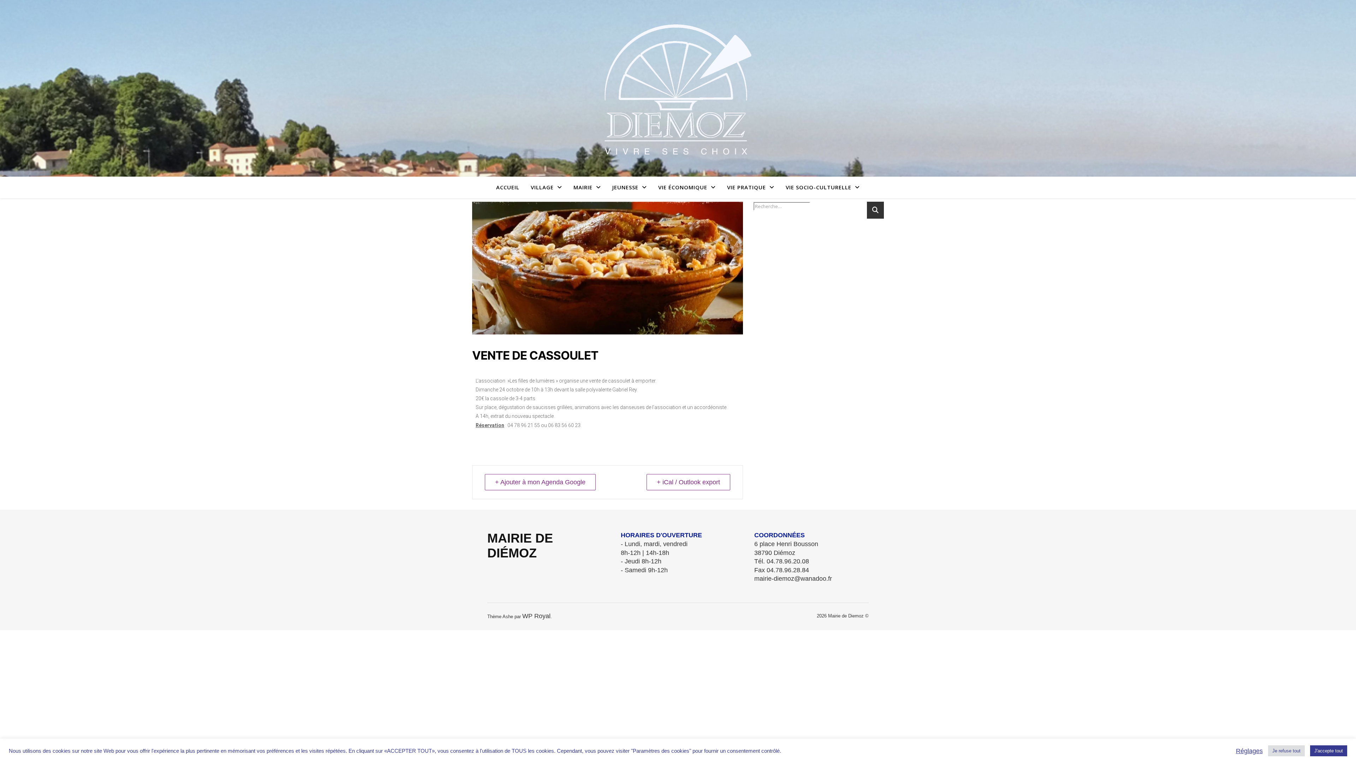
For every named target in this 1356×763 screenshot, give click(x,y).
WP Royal (536, 616)
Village (542, 187)
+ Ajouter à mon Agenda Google (540, 482)
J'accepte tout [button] (1328, 750)
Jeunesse (625, 187)
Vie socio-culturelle (818, 187)
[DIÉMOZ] (678, 88)
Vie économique (682, 187)
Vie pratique (746, 187)
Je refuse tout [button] (1286, 750)
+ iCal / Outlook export (688, 482)
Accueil (507, 187)
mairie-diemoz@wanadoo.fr (793, 578)
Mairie (583, 187)
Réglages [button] (1249, 751)
